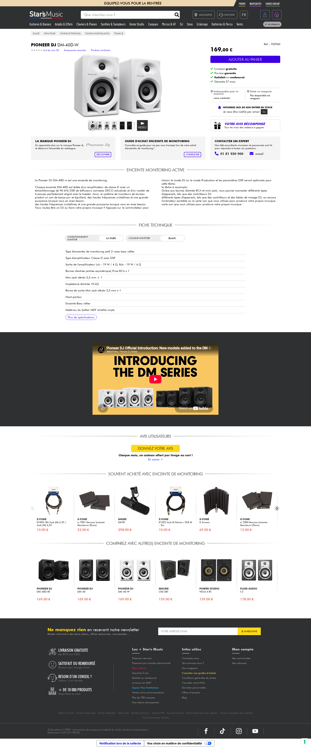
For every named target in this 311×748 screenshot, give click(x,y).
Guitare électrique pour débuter (202, 713)
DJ (182, 24)
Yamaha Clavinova (140, 713)
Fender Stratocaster (86, 713)
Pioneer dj (118, 33)
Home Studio (137, 24)
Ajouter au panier (245, 59)
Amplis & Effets (64, 24)
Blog (184, 697)
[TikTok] (222, 731)
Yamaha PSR (158, 713)
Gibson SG (123, 713)
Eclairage (202, 24)
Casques (153, 24)
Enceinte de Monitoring (70, 33)
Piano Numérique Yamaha (155, 717)
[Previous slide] (32, 508)
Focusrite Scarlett (175, 713)
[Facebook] (206, 731)
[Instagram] (239, 731)
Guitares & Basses (41, 24)
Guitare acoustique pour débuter (236, 713)
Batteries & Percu (222, 24)
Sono (190, 24)
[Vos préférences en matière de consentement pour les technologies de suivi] (304, 741)
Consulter (192, 154)
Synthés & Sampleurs (113, 24)
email (259, 154)
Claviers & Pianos (87, 24)
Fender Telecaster (107, 713)
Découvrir (102, 154)
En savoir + (155, 459)
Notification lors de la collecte (120, 743)
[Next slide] (276, 508)
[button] (95, 125)
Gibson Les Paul (66, 713)
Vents (239, 24)
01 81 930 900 (75, 680)
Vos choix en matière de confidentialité (174, 743)
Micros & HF (169, 24)
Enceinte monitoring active (97, 33)
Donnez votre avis (155, 448)
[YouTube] (255, 731)
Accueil (36, 33)
